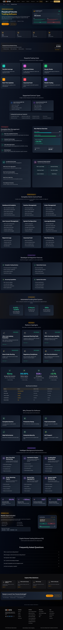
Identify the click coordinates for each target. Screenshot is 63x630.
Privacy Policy (51, 611)
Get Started (56, 1)
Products (18, 1)
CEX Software (31, 623)
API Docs (50, 616)
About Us (19, 611)
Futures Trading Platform (32, 618)
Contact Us (51, 618)
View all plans (57, 49)
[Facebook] (12, 616)
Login (52, 1)
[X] (14, 616)
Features (23, 1)
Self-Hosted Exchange (32, 616)
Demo (38, 1)
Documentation (41, 611)
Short (54, 22)
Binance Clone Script (32, 613)
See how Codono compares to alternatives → (31, 604)
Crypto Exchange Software (32, 611)
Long (40, 22)
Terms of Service (51, 613)
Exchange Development (32, 621)
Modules (28, 1)
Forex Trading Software (32, 619)
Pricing (41, 1)
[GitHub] (6, 616)
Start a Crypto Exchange (42, 613)
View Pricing (13, 24)
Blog (39, 616)
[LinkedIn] (8, 616)
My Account (20, 618)
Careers (19, 613)
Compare (19, 616)
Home (15, 1)
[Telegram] (10, 616)
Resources (33, 1)
